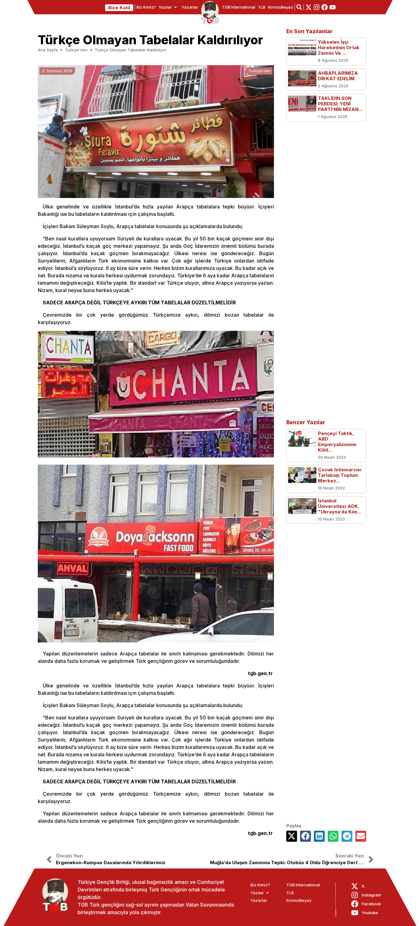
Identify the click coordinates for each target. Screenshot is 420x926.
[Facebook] (324, 7)
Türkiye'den (76, 49)
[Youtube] (332, 7)
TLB (261, 7)
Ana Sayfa (48, 49)
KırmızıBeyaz (280, 7)
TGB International (238, 7)
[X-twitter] (308, 7)
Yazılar (165, 7)
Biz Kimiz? (146, 7)
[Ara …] (299, 7)
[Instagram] (316, 7)
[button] (291, 836)
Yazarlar (190, 7)
